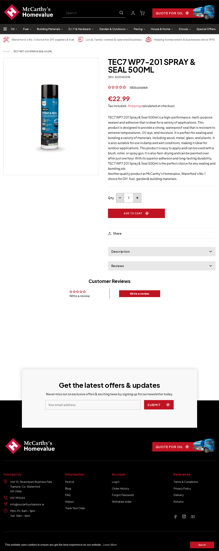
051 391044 (17, 498)
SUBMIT (154, 405)
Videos (69, 501)
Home (6, 51)
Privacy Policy (182, 488)
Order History (120, 488)
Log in (115, 482)
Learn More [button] (110, 544)
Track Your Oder (75, 508)
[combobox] (93, 13)
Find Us (69, 482)
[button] (142, 13)
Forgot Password (123, 495)
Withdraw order (122, 501)
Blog (68, 488)
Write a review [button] (139, 293)
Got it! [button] (202, 544)
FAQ (68, 495)
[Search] (121, 13)
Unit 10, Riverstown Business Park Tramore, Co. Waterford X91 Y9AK (31, 486)
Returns (178, 501)
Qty (111, 198)
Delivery (178, 495)
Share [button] (117, 233)
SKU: (111, 77)
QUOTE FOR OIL (169, 13)
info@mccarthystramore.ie (27, 504)
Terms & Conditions (185, 482)
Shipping (134, 106)
